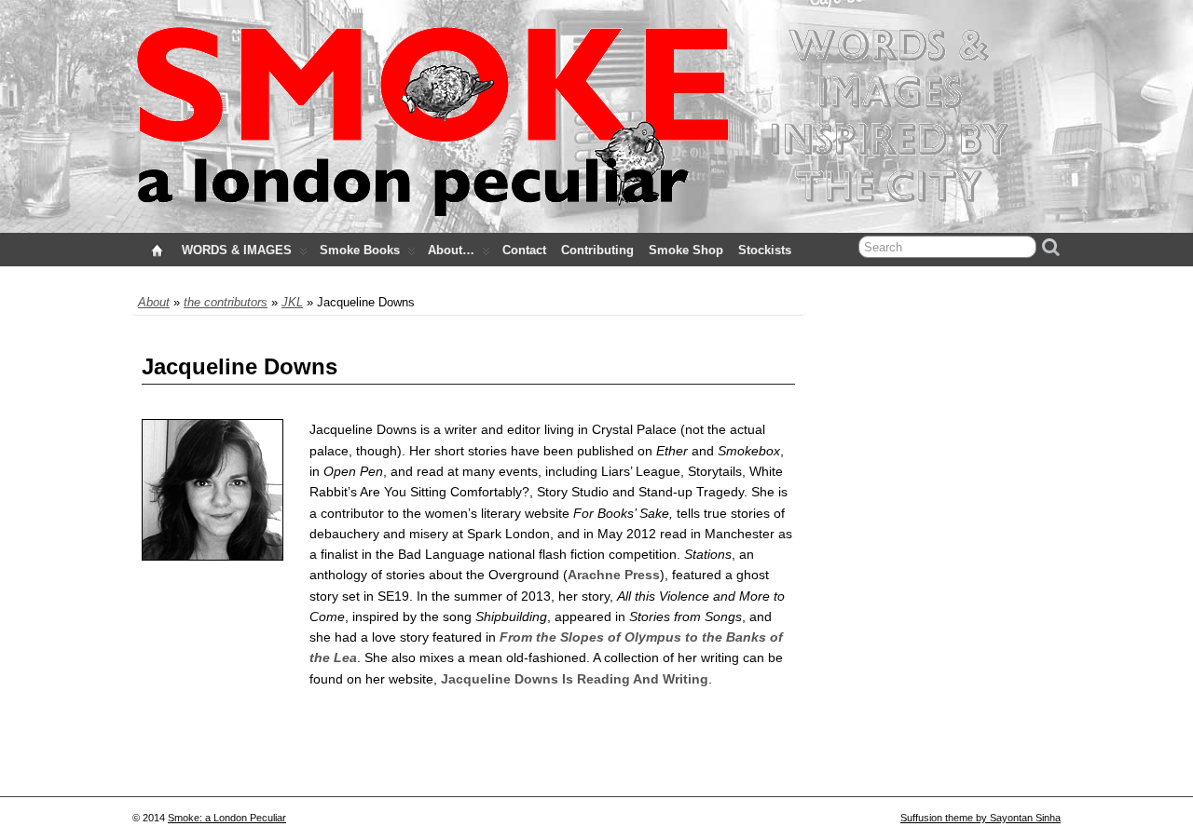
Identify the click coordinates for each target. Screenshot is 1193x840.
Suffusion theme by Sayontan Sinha (980, 817)
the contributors (225, 302)
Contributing (597, 250)
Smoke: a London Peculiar (227, 817)
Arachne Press (614, 574)
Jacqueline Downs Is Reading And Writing (574, 678)
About (154, 302)
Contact (524, 250)
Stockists (764, 250)
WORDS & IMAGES (237, 250)
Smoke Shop (686, 250)
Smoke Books (360, 250)
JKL (292, 302)
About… (451, 250)
